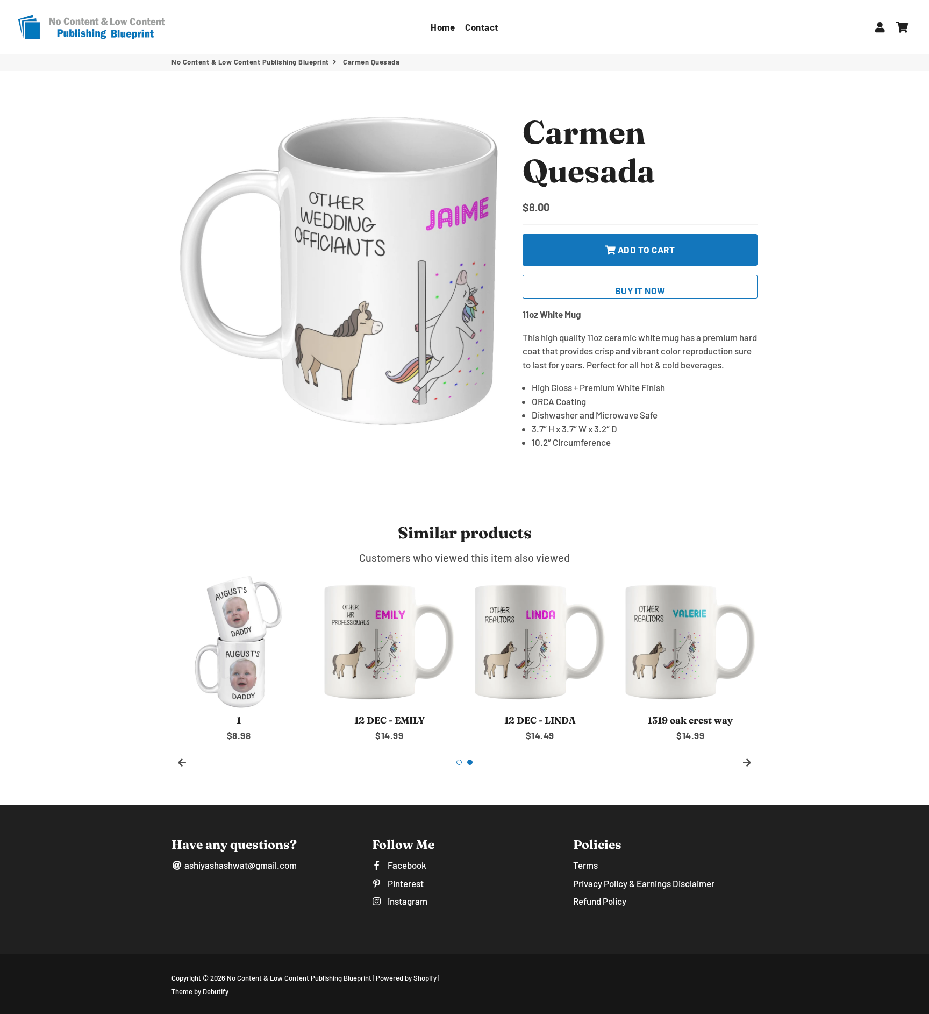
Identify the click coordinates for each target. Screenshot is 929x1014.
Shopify (425, 978)
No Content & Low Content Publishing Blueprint (250, 62)
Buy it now (640, 290)
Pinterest (404, 883)
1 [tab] (459, 762)
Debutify (215, 991)
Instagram (406, 901)
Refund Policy (599, 901)
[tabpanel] (238, 659)
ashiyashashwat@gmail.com (240, 865)
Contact (481, 27)
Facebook (406, 865)
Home (443, 27)
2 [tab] (470, 762)
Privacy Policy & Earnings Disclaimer (643, 883)
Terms (585, 865)
